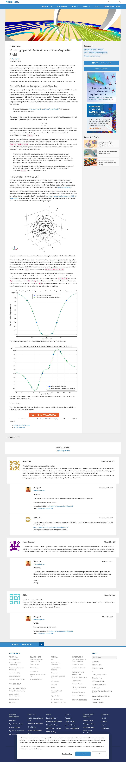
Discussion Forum (52, 725)
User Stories (32, 727)
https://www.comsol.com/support (61, 506)
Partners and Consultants (87, 732)
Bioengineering (97, 678)
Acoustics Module (97, 668)
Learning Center (112, 6)
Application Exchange (53, 728)
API (52, 659)
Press (103, 725)
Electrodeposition (15, 676)
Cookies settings (67, 754)
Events (86, 6)
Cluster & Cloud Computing (56, 663)
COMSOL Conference (72, 728)
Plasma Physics (14, 699)
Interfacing (77, 657)
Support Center (88, 720)
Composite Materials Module (101, 696)
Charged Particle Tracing (17, 691)
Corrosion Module (97, 702)
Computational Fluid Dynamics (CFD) (36, 660)
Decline (99, 754)
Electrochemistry (14, 673)
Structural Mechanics (79, 695)
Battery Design (14, 659)
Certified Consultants (99, 684)
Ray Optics (12, 702)
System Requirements (16, 731)
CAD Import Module (98, 681)
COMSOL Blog (15, 46)
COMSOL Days (70, 721)
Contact (97, 2)
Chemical (13, 657)
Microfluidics (34, 668)
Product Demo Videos (35, 723)
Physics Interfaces (57, 699)
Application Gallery (64, 187)
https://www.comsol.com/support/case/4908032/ (50, 527)
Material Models (77, 684)
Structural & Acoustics (78, 673)
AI (93, 671)
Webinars (68, 718)
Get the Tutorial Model (44, 414)
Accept (83, 754)
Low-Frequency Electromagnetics (95, 53)
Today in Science (79, 700)
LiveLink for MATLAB (78, 668)
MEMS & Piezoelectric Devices (79, 688)
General (100, 49)
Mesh (53, 687)
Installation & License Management (58, 677)
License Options (14, 727)
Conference (96, 699)
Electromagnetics (90, 49)
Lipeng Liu (15, 59)
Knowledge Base (88, 727)
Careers (104, 721)
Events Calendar (70, 725)
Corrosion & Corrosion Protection (16, 668)
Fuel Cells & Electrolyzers (17, 679)
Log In (114, 2)
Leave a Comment (101, 69)
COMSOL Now (15, 684)
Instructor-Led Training (54, 721)
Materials (54, 684)
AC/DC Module (19, 427)
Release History (14, 734)
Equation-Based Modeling (56, 668)
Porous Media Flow (36, 679)
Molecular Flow (35, 671)
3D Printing (95, 661)
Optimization (55, 696)
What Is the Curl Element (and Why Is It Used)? (44, 109)
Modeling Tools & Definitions (56, 691)
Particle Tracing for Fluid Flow (37, 675)
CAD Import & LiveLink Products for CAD (79, 660)
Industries (62, 6)
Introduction (55, 681)
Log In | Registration (63, 450)
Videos (75, 6)
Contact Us (105, 728)
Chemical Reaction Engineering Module (102, 692)
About (104, 718)
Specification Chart (15, 724)
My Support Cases (89, 724)
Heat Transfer (34, 664)
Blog (96, 6)
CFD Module (96, 688)
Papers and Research (35, 730)
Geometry (54, 673)
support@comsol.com (45, 508)
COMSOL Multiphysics (22, 425)
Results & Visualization (92, 56)
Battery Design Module (99, 675)
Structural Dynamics (78, 692)
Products (47, 6)
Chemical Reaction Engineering (15, 663)
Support (88, 2)
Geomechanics (77, 680)
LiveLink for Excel (77, 664)
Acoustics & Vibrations (79, 677)
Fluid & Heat (35, 657)
